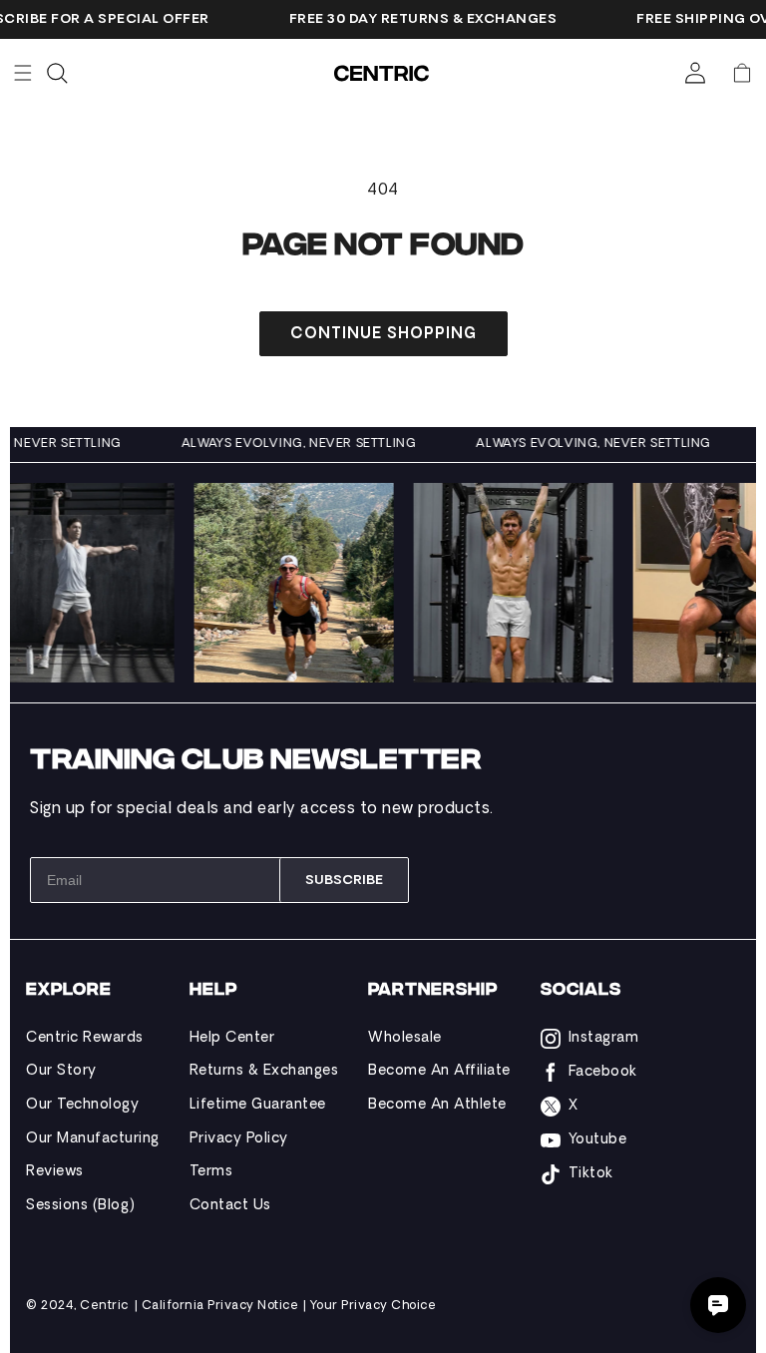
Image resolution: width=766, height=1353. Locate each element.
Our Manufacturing (93, 1138)
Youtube (598, 1139)
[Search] (57, 73)
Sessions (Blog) (81, 1205)
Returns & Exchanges (264, 1071)
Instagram (604, 1038)
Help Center (232, 1038)
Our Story (61, 1071)
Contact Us (230, 1205)
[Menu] (23, 73)
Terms (211, 1171)
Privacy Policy (239, 1138)
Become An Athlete (437, 1105)
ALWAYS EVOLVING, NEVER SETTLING (306, 444)
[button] (742, 73)
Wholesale (405, 1038)
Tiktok (591, 1173)
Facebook (603, 1072)
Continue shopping (383, 334)
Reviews (55, 1171)
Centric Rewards (85, 1038)
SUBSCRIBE (344, 880)
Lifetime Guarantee (258, 1105)
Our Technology (82, 1105)
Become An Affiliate (439, 1071)
